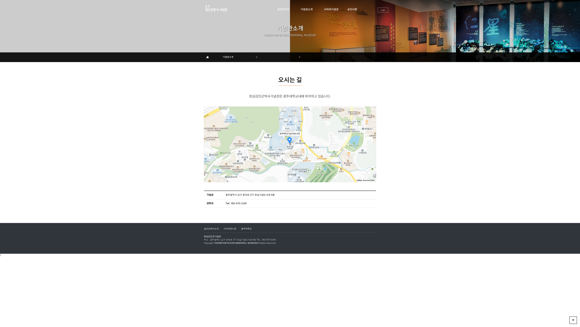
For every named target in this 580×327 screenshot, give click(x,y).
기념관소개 (307, 9)
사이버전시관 (230, 228)
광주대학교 (246, 228)
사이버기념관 (331, 9)
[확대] (372, 139)
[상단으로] (573, 320)
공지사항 (352, 9)
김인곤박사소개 (211, 228)
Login (382, 10)
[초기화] (372, 149)
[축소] (372, 144)
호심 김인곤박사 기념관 (216, 8)
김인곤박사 (283, 9)
